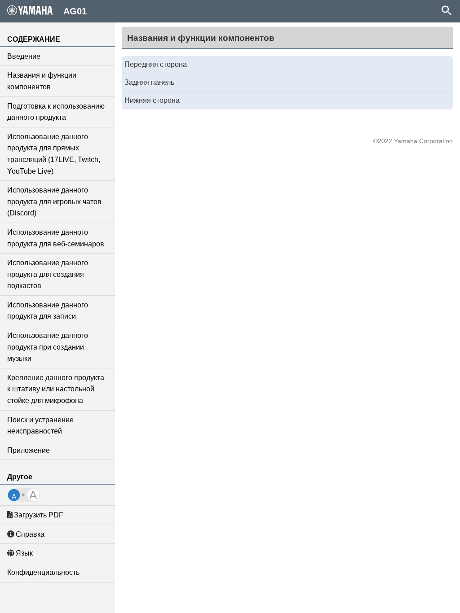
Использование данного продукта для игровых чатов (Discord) (54, 201)
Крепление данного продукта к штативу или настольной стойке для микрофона (55, 389)
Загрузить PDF (38, 515)
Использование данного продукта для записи (47, 310)
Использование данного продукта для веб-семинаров (55, 238)
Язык (24, 553)
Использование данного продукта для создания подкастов (47, 274)
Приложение (28, 450)
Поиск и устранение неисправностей (40, 425)
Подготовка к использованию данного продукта (56, 112)
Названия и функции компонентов (41, 81)
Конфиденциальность (43, 572)
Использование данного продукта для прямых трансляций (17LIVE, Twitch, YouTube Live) (53, 154)
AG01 (75, 11)
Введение (23, 56)
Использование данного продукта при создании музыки (47, 347)
